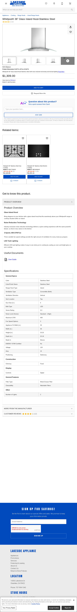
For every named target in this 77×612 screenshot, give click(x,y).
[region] (38, 604)
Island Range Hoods (33, 15)
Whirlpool (12, 80)
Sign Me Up (38, 536)
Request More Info (40, 93)
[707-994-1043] (62, 3)
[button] (6, 3)
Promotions (15, 558)
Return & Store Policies (19, 571)
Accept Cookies (54, 608)
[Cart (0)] (70, 3)
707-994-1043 (21, 587)
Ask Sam (38, 115)
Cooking (13, 15)
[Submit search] (72, 10)
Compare (15, 180)
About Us (14, 566)
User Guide (12, 259)
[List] (46, 3)
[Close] (74, 600)
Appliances (5, 15)
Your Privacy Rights (9, 608)
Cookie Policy (35, 604)
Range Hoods (21, 15)
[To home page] (18, 4)
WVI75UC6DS (11, 82)
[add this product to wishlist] (70, 32)
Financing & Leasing (17, 563)
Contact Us (14, 568)
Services (14, 561)
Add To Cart (38, 88)
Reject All (68, 608)
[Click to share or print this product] (70, 27)
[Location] (54, 3)
